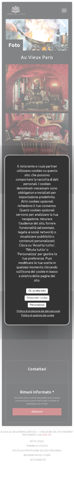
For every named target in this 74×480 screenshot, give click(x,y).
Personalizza (37, 305)
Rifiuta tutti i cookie (37, 298)
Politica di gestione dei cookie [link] (37, 315)
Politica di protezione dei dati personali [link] (38, 311)
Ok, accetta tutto (37, 291)
